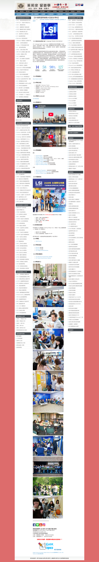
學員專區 (73, 11)
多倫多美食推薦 (72, 290)
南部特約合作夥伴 (72, 96)
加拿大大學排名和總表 (73, 176)
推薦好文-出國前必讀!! (73, 262)
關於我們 (28, 11)
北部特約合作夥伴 (72, 91)
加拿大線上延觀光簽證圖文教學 (75, 157)
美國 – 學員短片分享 (21, 321)
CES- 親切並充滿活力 (21, 72)
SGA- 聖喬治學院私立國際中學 (23, 278)
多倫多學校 (47, 19)
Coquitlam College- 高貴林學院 (75, 81)
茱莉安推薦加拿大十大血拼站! (75, 271)
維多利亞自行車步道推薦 (74, 266)
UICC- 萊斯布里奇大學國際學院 (23, 183)
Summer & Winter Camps (41, 173)
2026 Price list (39, 241)
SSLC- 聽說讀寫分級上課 (22, 31)
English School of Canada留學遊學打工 (51, 552)
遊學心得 (67, 11)
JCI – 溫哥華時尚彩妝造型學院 (75, 40)
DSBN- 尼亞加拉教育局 (21, 248)
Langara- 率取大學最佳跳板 (22, 150)
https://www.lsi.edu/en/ (37, 78)
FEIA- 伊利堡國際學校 (21, 312)
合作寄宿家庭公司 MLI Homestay (76, 89)
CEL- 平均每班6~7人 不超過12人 (23, 94)
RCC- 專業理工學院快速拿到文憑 (76, 47)
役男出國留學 (72, 235)
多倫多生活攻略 (72, 292)
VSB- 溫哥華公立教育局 (22, 214)
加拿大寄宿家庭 (72, 118)
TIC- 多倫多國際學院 (21, 285)
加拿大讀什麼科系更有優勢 (74, 321)
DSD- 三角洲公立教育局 (22, 243)
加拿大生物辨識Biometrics (74, 212)
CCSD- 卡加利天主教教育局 (22, 232)
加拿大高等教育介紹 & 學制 (74, 174)
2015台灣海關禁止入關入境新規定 (76, 237)
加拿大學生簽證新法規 (73, 148)
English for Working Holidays (42, 164)
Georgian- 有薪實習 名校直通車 (23, 145)
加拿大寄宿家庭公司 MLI (74, 315)
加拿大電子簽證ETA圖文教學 (75, 155)
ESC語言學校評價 (39, 553)
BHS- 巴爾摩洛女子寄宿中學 (23, 301)
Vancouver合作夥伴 (73, 98)
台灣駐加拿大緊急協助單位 (74, 192)
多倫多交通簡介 (72, 294)
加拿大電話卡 (72, 239)
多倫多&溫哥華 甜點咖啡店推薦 (75, 285)
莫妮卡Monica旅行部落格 (74, 122)
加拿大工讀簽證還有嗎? (74, 161)
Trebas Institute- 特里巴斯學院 (75, 83)
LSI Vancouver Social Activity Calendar (44, 256)
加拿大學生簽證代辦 (73, 150)
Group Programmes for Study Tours (43, 171)
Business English (39, 161)
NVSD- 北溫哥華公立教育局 (22, 227)
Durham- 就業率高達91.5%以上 (23, 139)
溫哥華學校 (62, 19)
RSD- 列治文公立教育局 (22, 252)
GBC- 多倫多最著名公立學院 (23, 143)
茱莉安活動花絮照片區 (73, 120)
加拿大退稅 (71, 197)
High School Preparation (41, 170)
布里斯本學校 (57, 19)
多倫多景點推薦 (72, 288)
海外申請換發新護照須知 (74, 310)
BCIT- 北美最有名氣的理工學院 (23, 130)
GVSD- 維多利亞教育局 (22, 239)
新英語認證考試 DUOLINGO (75, 303)
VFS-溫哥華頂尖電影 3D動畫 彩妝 (76, 49)
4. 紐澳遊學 (43, 14)
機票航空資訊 (72, 242)
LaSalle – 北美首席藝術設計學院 (75, 33)
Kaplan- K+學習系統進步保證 (23, 45)
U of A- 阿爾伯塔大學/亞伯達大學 (24, 190)
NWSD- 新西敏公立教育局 (22, 261)
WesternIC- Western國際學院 (23, 185)
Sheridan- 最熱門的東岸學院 (22, 159)
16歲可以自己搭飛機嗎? (74, 319)
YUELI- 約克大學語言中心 (22, 188)
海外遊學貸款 (72, 233)
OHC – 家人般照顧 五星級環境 (23, 58)
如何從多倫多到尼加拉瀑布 (74, 299)
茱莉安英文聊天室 (72, 221)
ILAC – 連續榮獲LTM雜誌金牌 (23, 27)
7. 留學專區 (67, 14)
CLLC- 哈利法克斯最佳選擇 (22, 74)
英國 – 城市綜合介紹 (21, 327)
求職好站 (71, 203)
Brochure (37, 247)
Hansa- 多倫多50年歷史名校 (22, 69)
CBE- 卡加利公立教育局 (22, 236)
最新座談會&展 (35, 11)
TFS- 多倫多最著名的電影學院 (75, 45)
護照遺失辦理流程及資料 (74, 312)
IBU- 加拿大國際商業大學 (22, 199)
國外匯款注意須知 (72, 185)
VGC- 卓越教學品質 (21, 56)
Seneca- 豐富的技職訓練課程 (23, 161)
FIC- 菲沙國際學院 (20, 174)
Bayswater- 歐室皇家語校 (22, 38)
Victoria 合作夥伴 (72, 103)
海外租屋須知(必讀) (73, 251)
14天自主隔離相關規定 (73, 188)
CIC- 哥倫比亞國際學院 (21, 290)
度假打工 (49, 11)
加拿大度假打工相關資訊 (74, 199)
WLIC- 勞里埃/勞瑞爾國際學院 (23, 181)
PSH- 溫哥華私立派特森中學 (23, 283)
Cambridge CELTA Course (41, 160)
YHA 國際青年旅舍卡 (73, 226)
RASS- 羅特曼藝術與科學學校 (23, 292)
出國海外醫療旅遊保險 (73, 208)
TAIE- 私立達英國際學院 (22, 296)
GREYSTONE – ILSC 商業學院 (75, 24)
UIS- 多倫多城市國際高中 (22, 287)
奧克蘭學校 (52, 19)
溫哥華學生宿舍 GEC (73, 230)
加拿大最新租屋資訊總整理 (74, 248)
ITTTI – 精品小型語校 (21, 60)
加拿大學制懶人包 (20, 209)
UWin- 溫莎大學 (20, 201)
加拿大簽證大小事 (72, 152)
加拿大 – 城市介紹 (20, 323)
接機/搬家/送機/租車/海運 (74, 219)
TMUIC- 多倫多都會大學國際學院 (24, 176)
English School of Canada (38, 552)
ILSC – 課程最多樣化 (21, 24)
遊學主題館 (42, 11)
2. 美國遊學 (26, 14)
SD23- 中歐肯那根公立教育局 (23, 268)
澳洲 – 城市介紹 (20, 325)
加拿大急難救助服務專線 (74, 190)
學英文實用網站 (72, 257)
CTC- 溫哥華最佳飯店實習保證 (75, 54)
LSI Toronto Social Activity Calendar (43, 258)
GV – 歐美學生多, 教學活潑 (22, 33)
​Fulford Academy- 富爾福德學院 (23, 294)
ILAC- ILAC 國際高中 (21, 305)
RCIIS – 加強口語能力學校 (22, 49)
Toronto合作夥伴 (72, 100)
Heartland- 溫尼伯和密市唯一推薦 (24, 78)
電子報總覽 (19, 336)
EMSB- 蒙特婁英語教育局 (22, 245)
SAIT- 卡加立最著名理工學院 (23, 157)
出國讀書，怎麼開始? (73, 324)
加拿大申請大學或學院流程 (22, 125)
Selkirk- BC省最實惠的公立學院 (23, 163)
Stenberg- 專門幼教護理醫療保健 (76, 76)
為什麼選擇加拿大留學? (74, 326)
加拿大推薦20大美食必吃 (74, 279)
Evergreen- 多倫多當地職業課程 (75, 56)
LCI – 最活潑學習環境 (21, 47)
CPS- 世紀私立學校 (21, 310)
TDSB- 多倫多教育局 (21, 212)
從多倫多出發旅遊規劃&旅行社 (75, 301)
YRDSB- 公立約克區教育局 (22, 221)
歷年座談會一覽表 (20, 345)
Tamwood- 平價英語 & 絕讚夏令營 (24, 40)
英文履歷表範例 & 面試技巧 (74, 201)
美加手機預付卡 (72, 194)
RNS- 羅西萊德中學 (21, 303)
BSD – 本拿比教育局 (21, 216)
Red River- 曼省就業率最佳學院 (23, 168)
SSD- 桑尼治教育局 (21, 230)
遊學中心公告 (19, 340)
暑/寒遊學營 (19, 347)
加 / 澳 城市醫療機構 (73, 244)
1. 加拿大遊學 (19, 14)
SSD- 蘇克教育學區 (21, 263)
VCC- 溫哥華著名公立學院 (22, 166)
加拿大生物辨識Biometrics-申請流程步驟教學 (76, 141)
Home (17, 11)
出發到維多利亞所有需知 (74, 264)
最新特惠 (22, 11)
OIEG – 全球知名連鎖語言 (22, 42)
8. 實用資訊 (75, 14)
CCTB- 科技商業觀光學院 (74, 72)
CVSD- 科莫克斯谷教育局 (22, 266)
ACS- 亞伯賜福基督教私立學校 (23, 276)
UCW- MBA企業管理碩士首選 (75, 74)
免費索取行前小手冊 (21, 342)
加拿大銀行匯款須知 (73, 183)
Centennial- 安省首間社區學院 (23, 134)
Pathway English (39, 157)
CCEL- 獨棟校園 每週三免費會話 (23, 29)
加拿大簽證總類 (72, 146)
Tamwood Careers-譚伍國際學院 (75, 65)
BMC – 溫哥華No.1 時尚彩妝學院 (76, 20)
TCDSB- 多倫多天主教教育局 (23, 218)
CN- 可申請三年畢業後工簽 (74, 69)
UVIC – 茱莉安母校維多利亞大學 (23, 20)
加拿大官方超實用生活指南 (74, 273)
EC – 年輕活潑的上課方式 (22, 63)
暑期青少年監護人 (72, 168)
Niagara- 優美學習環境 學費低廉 (23, 152)
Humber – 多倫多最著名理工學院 (23, 148)
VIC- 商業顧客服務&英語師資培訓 (76, 78)
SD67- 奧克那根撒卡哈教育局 (23, 259)
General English (39, 155)
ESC (60, 552)
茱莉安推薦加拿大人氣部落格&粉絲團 (76, 276)
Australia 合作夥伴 (73, 105)
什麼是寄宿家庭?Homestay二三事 (76, 317)
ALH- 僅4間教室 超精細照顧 (22, 96)
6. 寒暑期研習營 (59, 14)
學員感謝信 (61, 11)
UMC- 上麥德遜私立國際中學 (23, 274)
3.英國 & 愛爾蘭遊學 (35, 14)
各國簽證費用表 (72, 164)
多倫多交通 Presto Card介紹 (75, 297)
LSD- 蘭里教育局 (20, 241)
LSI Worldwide (36, 98)
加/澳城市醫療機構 (73, 255)
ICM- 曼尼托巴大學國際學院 (22, 179)
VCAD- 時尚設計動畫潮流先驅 (75, 38)
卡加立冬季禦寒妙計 (73, 281)
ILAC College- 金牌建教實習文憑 (75, 27)
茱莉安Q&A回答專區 (73, 115)
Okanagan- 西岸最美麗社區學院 (23, 154)
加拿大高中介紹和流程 (21, 207)
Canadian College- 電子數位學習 (75, 60)
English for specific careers (41, 163)
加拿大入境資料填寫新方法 (74, 143)
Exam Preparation (39, 158)
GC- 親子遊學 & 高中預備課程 (23, 87)
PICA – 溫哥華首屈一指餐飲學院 (75, 31)
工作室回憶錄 (19, 338)
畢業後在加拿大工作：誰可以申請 (76, 166)
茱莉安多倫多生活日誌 (73, 113)
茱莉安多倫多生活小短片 (22, 330)
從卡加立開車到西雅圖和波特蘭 (75, 283)
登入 (70, 332)
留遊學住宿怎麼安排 (73, 246)
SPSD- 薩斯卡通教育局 (21, 254)
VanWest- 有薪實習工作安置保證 (76, 58)
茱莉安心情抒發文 (72, 111)
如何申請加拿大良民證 (73, 159)
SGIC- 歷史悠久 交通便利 (22, 65)
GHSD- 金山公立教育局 (22, 250)
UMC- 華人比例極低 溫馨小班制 (23, 51)
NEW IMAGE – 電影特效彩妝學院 (76, 29)
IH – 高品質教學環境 (21, 36)
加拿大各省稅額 (72, 215)
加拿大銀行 (71, 306)
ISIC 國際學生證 (72, 224)
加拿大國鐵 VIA (72, 269)
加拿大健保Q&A (72, 210)
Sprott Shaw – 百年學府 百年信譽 (76, 36)
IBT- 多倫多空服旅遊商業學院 (75, 67)
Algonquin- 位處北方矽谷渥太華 (23, 127)
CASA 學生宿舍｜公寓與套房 (75, 228)
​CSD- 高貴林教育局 (21, 223)
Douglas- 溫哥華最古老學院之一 (23, 141)
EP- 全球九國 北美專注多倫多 (23, 92)
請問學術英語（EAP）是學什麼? (76, 179)
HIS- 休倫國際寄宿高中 (21, 299)
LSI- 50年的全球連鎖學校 (22, 85)
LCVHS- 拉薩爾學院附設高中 (23, 281)
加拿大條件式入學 (72, 181)
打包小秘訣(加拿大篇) (73, 253)
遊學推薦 (55, 11)
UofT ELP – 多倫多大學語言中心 (23, 22)
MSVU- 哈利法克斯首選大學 (22, 192)
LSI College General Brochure (42, 250)
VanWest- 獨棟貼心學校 (22, 54)
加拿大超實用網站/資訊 (74, 206)
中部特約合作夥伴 (72, 94)
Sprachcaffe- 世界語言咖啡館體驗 (24, 67)
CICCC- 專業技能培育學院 (74, 51)
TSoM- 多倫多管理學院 (74, 63)
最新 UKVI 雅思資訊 (73, 217)
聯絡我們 (78, 11)
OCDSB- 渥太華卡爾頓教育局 (23, 234)
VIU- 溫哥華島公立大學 (21, 197)
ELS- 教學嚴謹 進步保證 (22, 81)
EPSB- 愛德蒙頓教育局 (21, 257)
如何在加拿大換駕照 (73, 308)
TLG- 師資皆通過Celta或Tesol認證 (24, 83)
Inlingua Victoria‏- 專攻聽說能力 (23, 76)
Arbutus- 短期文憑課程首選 (74, 42)
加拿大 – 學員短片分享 (21, 318)
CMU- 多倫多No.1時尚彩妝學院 (75, 22)
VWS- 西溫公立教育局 (21, 225)
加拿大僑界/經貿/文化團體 (74, 260)
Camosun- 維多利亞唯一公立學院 (24, 132)
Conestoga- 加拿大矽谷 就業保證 (24, 136)
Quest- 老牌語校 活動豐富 (22, 90)
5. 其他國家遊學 (50, 14)
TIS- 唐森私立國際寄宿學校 (22, 308)
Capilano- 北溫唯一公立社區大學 (23, 194)
